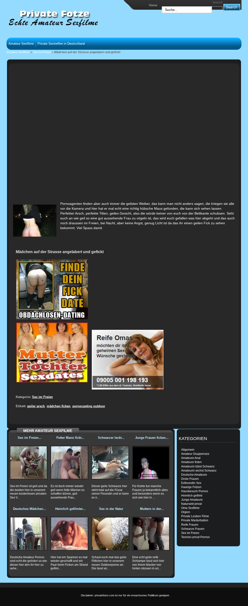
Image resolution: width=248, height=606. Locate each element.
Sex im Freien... (29, 438)
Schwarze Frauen (192, 529)
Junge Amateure (192, 499)
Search (217, 2)
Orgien (185, 512)
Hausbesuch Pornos (194, 491)
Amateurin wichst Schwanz (199, 470)
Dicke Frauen (190, 479)
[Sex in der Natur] (110, 534)
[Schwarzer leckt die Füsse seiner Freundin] (110, 463)
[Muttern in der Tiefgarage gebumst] (151, 534)
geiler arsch (36, 406)
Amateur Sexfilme (21, 43)
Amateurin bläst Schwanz (198, 466)
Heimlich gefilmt (191, 495)
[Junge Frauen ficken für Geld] (151, 463)
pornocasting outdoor (88, 406)
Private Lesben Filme (195, 516)
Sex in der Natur (111, 509)
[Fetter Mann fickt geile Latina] (69, 463)
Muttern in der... (152, 509)
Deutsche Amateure (194, 474)
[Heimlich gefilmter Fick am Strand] (69, 534)
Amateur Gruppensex (195, 454)
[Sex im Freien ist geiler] (28, 463)
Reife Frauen (189, 524)
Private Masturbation (194, 520)
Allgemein (187, 449)
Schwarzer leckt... (111, 438)
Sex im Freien (42, 52)
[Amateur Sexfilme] (53, 18)
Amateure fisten (191, 462)
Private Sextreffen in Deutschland (61, 43)
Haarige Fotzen (191, 487)
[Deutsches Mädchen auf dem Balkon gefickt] (28, 534)
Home (153, 5)
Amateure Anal (191, 458)
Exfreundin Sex (191, 483)
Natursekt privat (191, 504)
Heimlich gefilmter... (70, 509)
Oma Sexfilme (190, 508)
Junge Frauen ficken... (152, 438)
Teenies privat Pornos (195, 537)
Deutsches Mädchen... (29, 509)
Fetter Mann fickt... (70, 438)
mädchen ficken (58, 406)
